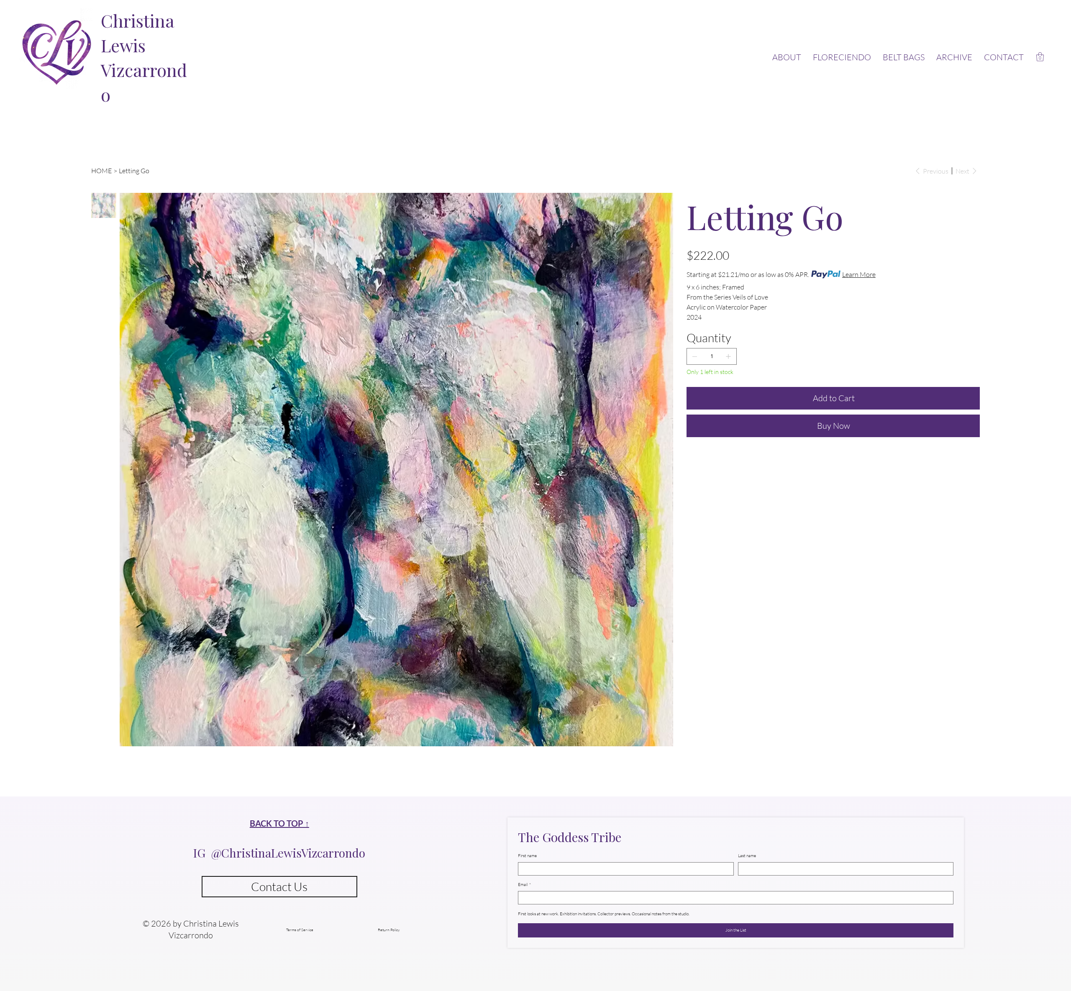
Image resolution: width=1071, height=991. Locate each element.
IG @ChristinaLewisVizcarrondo (279, 852)
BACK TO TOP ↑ (279, 823)
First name (527, 855)
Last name (747, 855)
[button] (1040, 56)
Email (524, 884)
